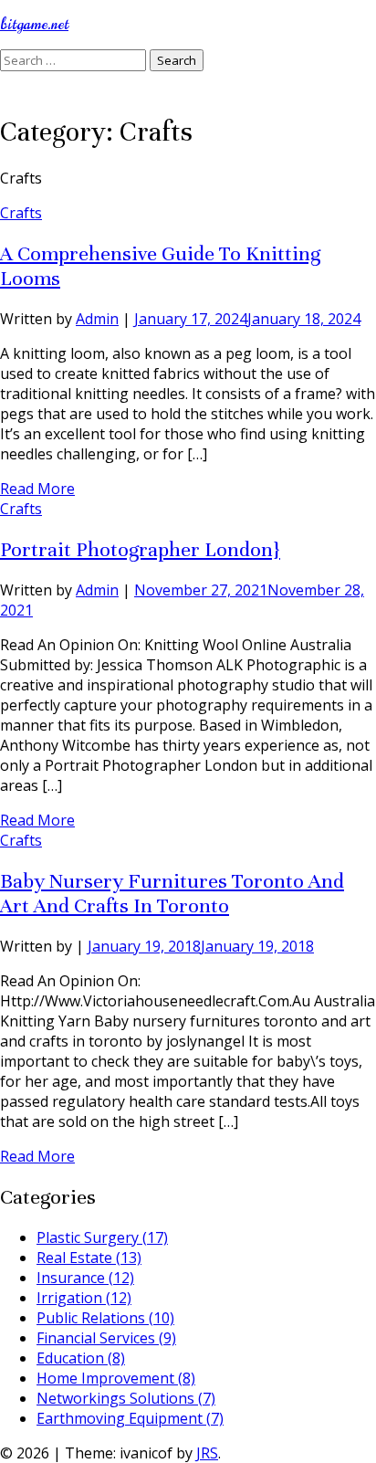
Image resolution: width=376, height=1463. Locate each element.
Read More (37, 489)
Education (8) (81, 1358)
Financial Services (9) (106, 1338)
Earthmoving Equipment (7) (130, 1418)
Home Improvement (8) (116, 1378)
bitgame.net (34, 25)
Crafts (21, 213)
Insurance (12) (85, 1278)
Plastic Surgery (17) (102, 1237)
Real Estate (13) (89, 1257)
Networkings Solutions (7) (126, 1398)
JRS (207, 1453)
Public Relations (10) (105, 1318)
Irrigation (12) (84, 1298)
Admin (97, 319)
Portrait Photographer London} (140, 549)
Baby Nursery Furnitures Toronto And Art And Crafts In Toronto (172, 893)
